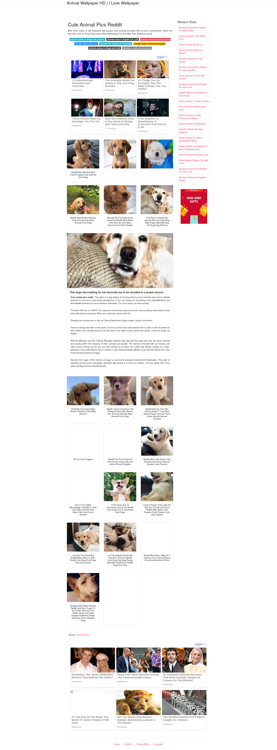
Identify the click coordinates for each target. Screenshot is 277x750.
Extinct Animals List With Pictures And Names (190, 117)
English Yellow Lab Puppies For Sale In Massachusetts (193, 148)
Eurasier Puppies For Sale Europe (191, 60)
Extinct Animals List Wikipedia (192, 123)
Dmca (117, 744)
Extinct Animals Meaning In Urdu (194, 154)
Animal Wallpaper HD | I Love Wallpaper (103, 2)
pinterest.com (83, 634)
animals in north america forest (137, 48)
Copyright (158, 744)
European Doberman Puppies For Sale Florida (192, 29)
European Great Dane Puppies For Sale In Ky (193, 86)
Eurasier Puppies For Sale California (191, 131)
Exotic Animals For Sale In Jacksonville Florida (191, 139)
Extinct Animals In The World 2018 (192, 37)
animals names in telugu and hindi (104, 48)
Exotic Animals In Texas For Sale (194, 101)
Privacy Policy (142, 744)
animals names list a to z (86, 43)
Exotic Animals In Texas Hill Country (191, 77)
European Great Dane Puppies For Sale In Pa (193, 170)
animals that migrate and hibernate (115, 43)
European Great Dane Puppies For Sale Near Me (193, 69)
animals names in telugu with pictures (87, 39)
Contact (128, 744)
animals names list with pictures (155, 39)
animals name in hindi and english (149, 43)
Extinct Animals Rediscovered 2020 (192, 108)
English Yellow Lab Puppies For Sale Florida (193, 94)
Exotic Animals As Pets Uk (191, 44)
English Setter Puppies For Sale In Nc (193, 162)
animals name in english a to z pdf (122, 39)
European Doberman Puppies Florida (192, 179)
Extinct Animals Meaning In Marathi (191, 51)
